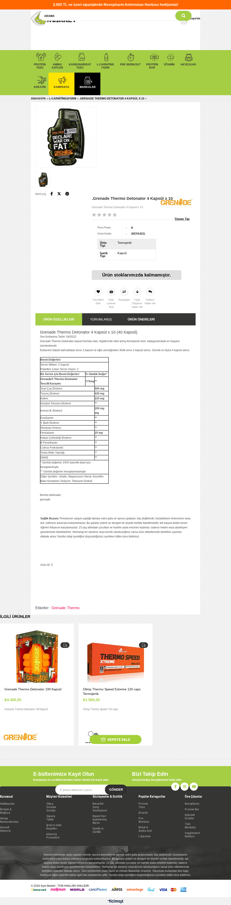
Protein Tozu (143, 805)
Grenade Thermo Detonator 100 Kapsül (33, 689)
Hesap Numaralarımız (9, 820)
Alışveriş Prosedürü (53, 835)
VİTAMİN (169, 64)
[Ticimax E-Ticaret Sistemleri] (116, 901)
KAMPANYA (61, 87)
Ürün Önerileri (141, 319)
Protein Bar (192, 809)
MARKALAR (88, 87)
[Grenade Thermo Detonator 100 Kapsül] (37, 661)
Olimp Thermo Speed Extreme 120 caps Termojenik (112, 691)
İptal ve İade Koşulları (54, 826)
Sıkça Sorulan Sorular (51, 807)
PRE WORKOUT (130, 64)
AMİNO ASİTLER (57, 66)
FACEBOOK (175, 787)
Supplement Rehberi (192, 834)
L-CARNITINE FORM (105, 66)
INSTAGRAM (184, 787)
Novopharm (192, 803)
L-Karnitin (145, 836)
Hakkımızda (7, 803)
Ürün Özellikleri (58, 319)
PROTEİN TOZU (40, 66)
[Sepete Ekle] (115, 739)
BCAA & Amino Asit (145, 829)
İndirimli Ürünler (190, 816)
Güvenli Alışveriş (5, 829)
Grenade (59, 608)
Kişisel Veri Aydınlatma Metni (99, 819)
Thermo (73, 608)
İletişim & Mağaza (6, 811)
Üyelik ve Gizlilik (98, 830)
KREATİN (40, 87)
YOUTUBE (194, 787)
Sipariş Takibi (50, 817)
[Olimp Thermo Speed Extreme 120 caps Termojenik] (115, 661)
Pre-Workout (144, 820)
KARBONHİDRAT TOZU (80, 66)
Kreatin (143, 812)
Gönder (116, 789)
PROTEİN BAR (152, 66)
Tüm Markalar (190, 825)
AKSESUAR (188, 64)
